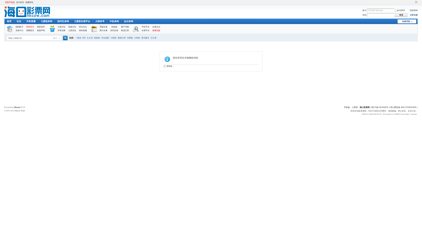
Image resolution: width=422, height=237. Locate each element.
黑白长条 (103, 30)
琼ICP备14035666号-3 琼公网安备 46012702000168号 (394, 107)
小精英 (113, 38)
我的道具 (41, 27)
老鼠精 (97, 38)
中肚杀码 (114, 21)
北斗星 (154, 38)
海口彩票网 (365, 107)
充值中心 (19, 30)
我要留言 (30, 30)
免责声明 (41, 30)
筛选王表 (125, 30)
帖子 (55, 38)
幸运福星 (105, 38)
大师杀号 (100, 21)
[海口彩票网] (27, 16)
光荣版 (130, 38)
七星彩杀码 (46, 21)
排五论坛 (83, 27)
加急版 (114, 27)
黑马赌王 (145, 38)
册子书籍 (125, 27)
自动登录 (401, 10)
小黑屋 (355, 107)
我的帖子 (19, 27)
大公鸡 (90, 38)
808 (83, 38)
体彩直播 (83, 30)
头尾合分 (156, 27)
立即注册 (414, 15)
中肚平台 (146, 27)
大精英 (137, 38)
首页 (9, 21)
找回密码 (414, 10)
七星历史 (72, 30)
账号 (364, 10)
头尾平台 (146, 30)
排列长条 (114, 30)
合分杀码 (128, 21)
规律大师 (122, 38)
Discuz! (17, 107)
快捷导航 (406, 21)
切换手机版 (10, 2)
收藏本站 (29, 2)
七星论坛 (61, 27)
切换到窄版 (416, 2)
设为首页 (20, 2)
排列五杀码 (63, 21)
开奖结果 (61, 30)
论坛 (19, 21)
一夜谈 (78, 38)
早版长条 (103, 27)
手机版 (347, 107)
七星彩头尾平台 (82, 21)
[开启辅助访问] (413, 2)
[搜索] (65, 38)
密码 (364, 15)
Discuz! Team (20, 111)
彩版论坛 (72, 27)
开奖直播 (31, 21)
